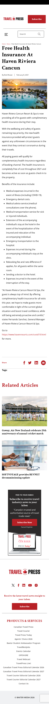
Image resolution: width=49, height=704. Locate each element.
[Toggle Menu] (7, 34)
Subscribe (37, 19)
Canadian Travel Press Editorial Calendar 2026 (23, 667)
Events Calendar (23, 651)
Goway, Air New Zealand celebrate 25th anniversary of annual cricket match (24, 432)
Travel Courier (23, 631)
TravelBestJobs (23, 647)
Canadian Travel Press (23, 627)
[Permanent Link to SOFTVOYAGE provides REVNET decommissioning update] (24, 455)
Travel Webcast (23, 659)
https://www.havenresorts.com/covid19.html (24, 334)
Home (4, 44)
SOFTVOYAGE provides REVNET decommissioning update (21, 476)
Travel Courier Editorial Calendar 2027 (24, 679)
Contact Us (23, 683)
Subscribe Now (24, 522)
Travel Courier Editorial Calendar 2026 (24, 675)
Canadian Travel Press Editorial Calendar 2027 (23, 671)
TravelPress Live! (23, 663)
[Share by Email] (43, 362)
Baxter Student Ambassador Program (23, 643)
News (8, 44)
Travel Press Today (23, 635)
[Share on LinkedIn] (36, 362)
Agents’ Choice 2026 (23, 639)
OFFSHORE (23, 655)
